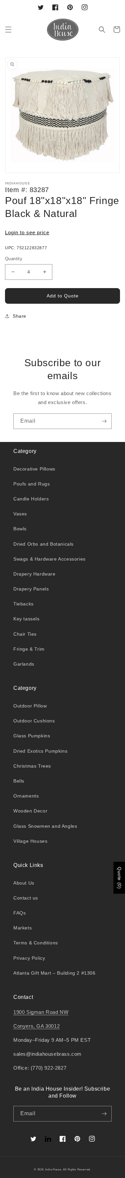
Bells (18, 781)
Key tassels (26, 618)
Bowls (20, 528)
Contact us (25, 898)
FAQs (19, 912)
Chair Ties (25, 634)
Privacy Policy (29, 958)
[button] (8, 29)
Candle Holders (31, 498)
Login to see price (27, 232)
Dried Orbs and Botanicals (43, 544)
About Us (23, 883)
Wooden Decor (30, 810)
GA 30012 (48, 1026)
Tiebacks (23, 603)
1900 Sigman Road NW (40, 1012)
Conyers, (24, 1026)
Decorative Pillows (34, 469)
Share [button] (19, 316)
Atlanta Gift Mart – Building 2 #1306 (54, 973)
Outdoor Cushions (34, 720)
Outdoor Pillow (30, 705)
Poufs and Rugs (31, 483)
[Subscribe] (104, 421)
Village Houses (30, 841)
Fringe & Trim (29, 649)
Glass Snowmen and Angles (45, 826)
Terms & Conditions (35, 942)
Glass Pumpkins (31, 735)
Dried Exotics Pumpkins (40, 751)
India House (53, 1169)
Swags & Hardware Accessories (49, 559)
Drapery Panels (31, 588)
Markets (22, 927)
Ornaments (26, 796)
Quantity (13, 258)
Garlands (23, 664)
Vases (20, 513)
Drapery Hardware (34, 574)
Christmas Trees (32, 766)
